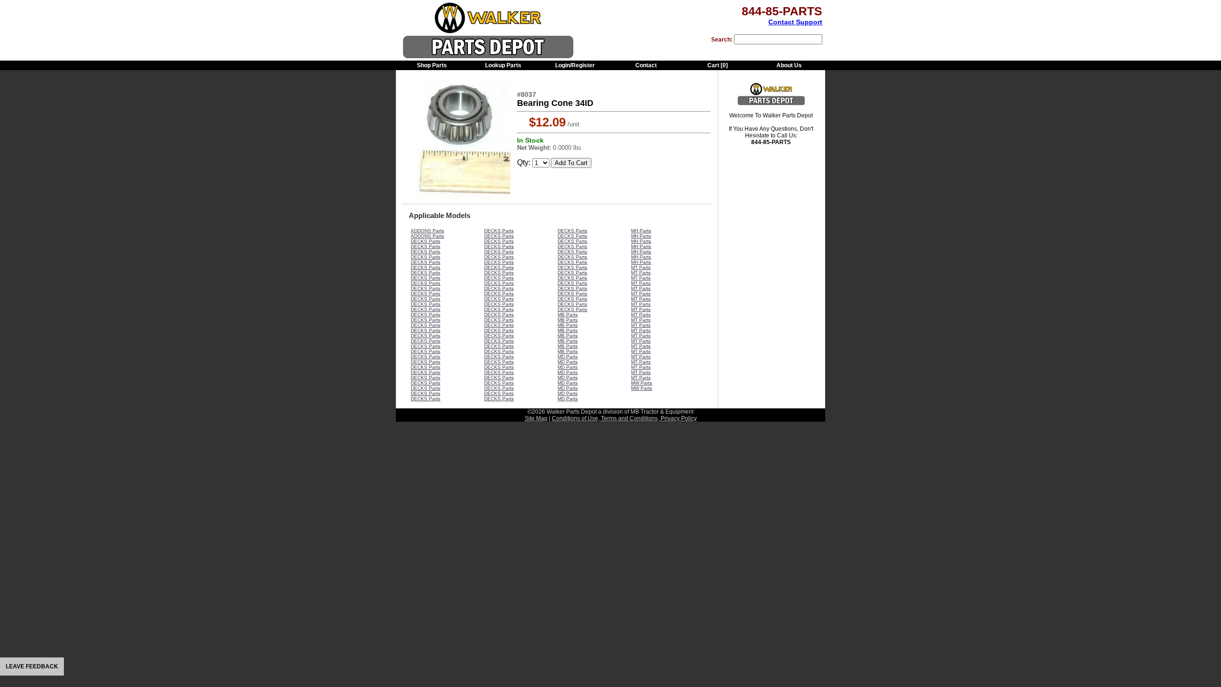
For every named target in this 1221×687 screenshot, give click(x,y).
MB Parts (568, 314)
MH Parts (641, 230)
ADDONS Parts (427, 230)
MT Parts (641, 267)
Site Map (536, 418)
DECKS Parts (425, 241)
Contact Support (795, 22)
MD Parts (568, 356)
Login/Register (575, 65)
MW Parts (641, 382)
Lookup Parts (503, 65)
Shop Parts (432, 65)
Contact (646, 65)
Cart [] (717, 65)
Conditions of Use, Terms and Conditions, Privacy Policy (624, 418)
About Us (789, 65)
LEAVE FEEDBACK (32, 666)
